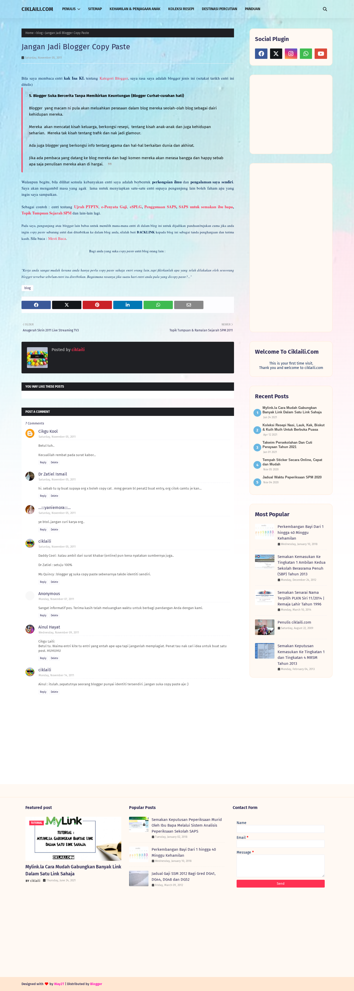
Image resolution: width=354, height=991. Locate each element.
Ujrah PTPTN (86, 207)
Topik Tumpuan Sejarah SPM (47, 213)
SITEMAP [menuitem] (95, 9)
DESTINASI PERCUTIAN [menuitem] (219, 9)
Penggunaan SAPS (160, 207)
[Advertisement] (294, 113)
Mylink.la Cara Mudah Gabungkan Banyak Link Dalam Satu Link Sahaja (73, 870)
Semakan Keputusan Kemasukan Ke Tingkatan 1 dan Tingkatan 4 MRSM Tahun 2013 (301, 655)
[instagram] (291, 53)
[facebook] (261, 53)
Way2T (59, 984)
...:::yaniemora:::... (54, 507)
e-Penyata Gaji (114, 207)
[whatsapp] (306, 53)
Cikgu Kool (48, 431)
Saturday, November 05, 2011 (57, 436)
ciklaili (77, 349)
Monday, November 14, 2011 (56, 675)
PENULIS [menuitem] (69, 9)
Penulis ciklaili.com (294, 622)
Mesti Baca (57, 238)
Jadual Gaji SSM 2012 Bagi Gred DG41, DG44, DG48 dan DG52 (184, 876)
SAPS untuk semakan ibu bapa (206, 207)
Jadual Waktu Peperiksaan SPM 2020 (292, 477)
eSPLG (136, 207)
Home (29, 33)
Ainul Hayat (49, 627)
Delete (54, 462)
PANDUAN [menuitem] (252, 9)
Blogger (96, 984)
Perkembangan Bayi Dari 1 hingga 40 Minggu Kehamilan (301, 532)
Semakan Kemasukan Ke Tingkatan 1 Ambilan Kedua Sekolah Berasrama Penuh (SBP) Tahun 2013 (301, 565)
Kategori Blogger (114, 78)
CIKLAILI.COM (37, 9)
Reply (43, 462)
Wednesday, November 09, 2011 (59, 632)
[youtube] (321, 53)
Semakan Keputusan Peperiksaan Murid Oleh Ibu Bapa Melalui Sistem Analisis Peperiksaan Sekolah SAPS (187, 825)
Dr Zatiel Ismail (52, 474)
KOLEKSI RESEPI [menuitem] (181, 9)
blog (39, 33)
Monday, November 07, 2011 (56, 599)
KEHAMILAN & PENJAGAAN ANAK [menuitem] (135, 9)
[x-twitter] (276, 53)
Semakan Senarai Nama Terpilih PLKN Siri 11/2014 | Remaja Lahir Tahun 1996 (301, 598)
